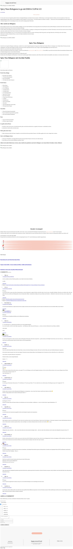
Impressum (10, 541)
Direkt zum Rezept (36, 14)
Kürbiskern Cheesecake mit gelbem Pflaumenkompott (11, 269)
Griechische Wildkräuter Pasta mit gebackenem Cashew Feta (16, 300)
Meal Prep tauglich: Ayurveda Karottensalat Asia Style (15, 299)
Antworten (4, 283)
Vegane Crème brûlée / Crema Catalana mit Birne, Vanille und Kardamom (15, 264)
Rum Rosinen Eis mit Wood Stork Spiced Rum (10, 259)
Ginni (5, 444)
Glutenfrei (2, 12)
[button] (3, 241)
